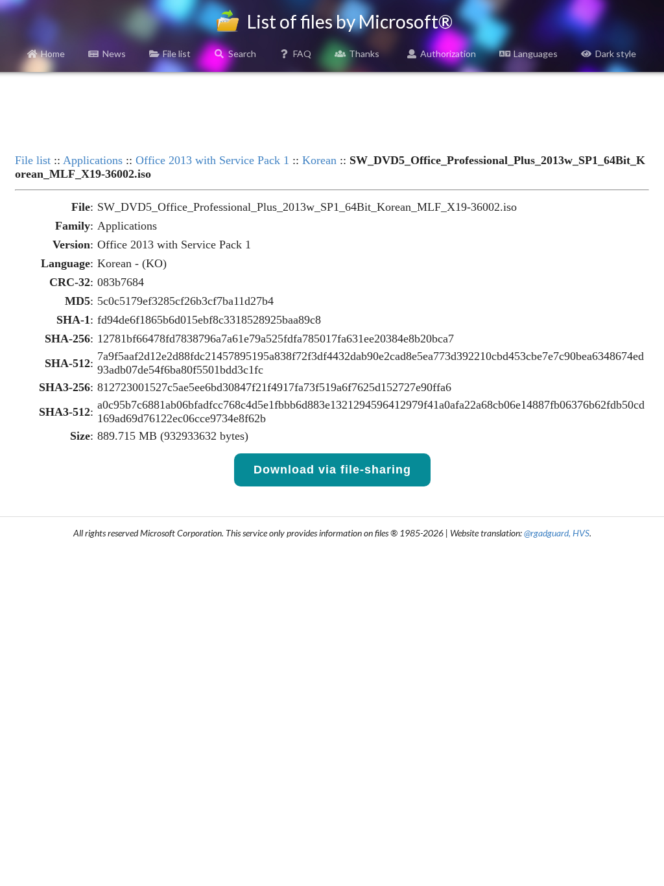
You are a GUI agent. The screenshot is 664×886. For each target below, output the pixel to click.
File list (177, 53)
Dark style (615, 53)
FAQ (302, 53)
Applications (93, 160)
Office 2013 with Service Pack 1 (212, 160)
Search (242, 53)
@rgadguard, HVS (556, 532)
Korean (319, 160)
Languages (536, 53)
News (114, 53)
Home (53, 53)
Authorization (448, 53)
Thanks (364, 53)
